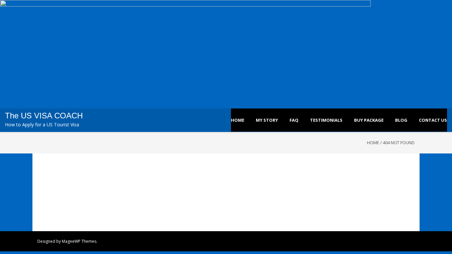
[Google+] (399, 241)
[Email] (406, 241)
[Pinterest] (392, 241)
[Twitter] (364, 241)
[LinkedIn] (371, 241)
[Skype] (385, 241)
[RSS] (413, 241)
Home (373, 143)
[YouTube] (378, 241)
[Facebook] (357, 241)
